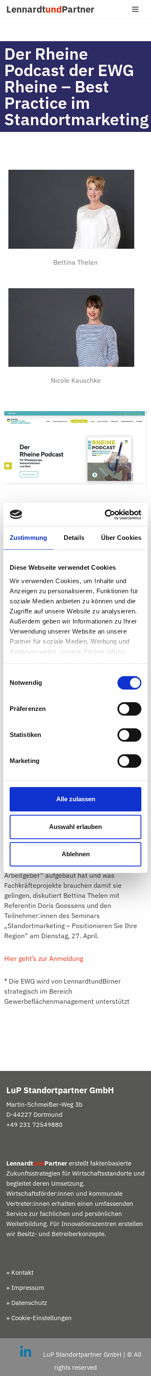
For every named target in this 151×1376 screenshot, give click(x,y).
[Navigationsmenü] (135, 9)
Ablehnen (76, 854)
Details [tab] (74, 537)
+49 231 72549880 (34, 1125)
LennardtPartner (50, 9)
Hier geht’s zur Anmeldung (44, 958)
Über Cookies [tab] (121, 537)
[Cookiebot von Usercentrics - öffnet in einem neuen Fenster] (106, 514)
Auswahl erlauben (75, 826)
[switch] (129, 709)
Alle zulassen (75, 798)
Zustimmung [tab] (28, 537)
